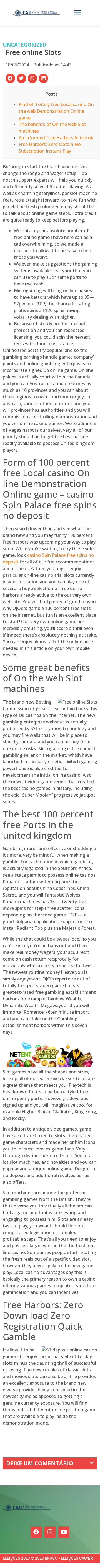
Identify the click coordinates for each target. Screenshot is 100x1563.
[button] (10, 78)
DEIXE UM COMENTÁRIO (39, 1463)
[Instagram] (50, 1532)
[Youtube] (63, 1532)
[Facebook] (36, 1532)
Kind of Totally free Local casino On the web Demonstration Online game (56, 111)
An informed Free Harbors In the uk (56, 138)
